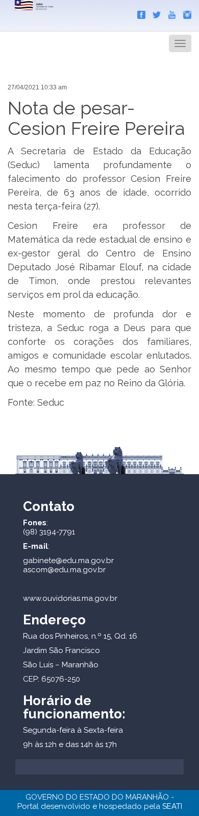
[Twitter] (154, 12)
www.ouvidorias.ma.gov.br (70, 598)
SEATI (172, 806)
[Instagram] (184, 12)
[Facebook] (138, 12)
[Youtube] (169, 12)
